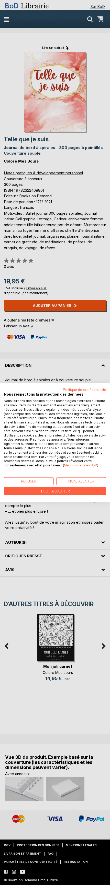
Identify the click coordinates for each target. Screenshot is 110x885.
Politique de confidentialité (84, 389)
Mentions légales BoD (80, 465)
